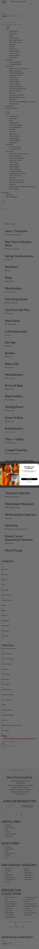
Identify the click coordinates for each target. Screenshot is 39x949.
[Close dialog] (37, 464)
